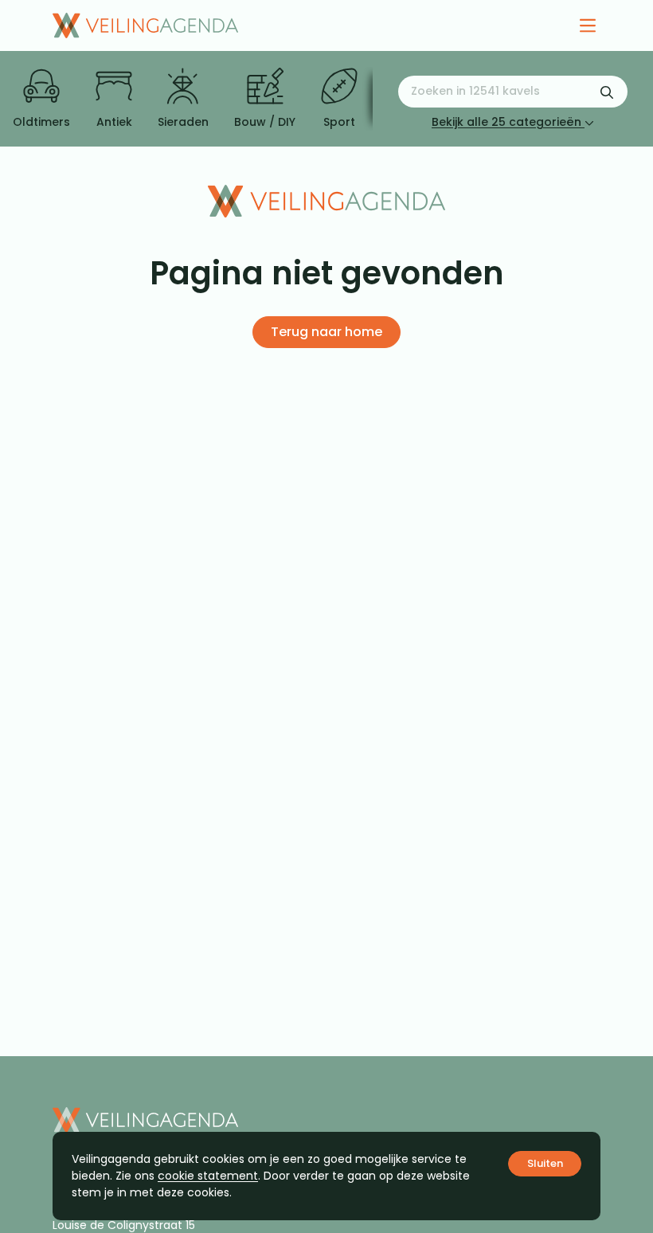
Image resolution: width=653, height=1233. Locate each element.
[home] (145, 25)
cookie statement (208, 1176)
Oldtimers (41, 122)
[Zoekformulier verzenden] (607, 92)
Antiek (114, 122)
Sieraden (183, 122)
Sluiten (545, 1163)
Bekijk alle (506, 122)
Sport (339, 122)
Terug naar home (326, 332)
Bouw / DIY (264, 122)
